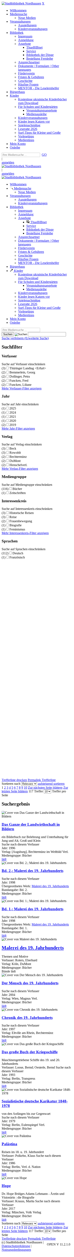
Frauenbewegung (20, 521)
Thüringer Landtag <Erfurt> (27, 368)
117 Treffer (36, 791)
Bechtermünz (18, 456)
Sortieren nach (11, 783)
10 (25, 787)
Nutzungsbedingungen (16, 1249)
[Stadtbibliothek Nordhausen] (21, 3)
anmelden (8, 162)
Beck (12, 448)
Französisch (17, 557)
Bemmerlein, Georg (22, 372)
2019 (12, 425)
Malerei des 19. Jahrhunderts (50, 886)
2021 (12, 416)
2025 (12, 408)
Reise (13, 517)
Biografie (15, 525)
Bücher (17, 489)
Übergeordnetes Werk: (17, 886)
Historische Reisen (21, 513)
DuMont (15, 461)
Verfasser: (8, 960)
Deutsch (18, 553)
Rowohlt (15, 452)
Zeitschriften (17, 493)
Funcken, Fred (18, 380)
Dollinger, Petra (19, 376)
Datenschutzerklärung (16, 1246)
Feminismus (17, 529)
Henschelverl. (18, 465)
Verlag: (6, 964)
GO (44, 154)
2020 (12, 420)
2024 (12, 412)
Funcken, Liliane (20, 384)
